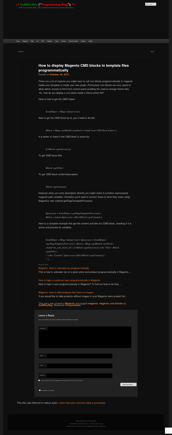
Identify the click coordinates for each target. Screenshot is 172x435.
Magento (25, 41)
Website (42, 375)
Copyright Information (92, 426)
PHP (42, 41)
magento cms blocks (111, 303)
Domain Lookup (73, 41)
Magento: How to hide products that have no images (66, 292)
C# (37, 41)
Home (18, 41)
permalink (75, 305)
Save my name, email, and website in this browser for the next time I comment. (62, 380)
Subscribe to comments (47, 390)
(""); (45, 4)
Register (49, 41)
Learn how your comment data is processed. (82, 402)
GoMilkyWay (46, 305)
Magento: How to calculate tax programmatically (64, 268)
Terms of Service (71, 426)
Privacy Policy (81, 426)
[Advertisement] (86, 24)
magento (93, 303)
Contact (63, 41)
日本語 (90, 41)
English (83, 41)
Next (153, 51)
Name (43, 355)
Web (32, 41)
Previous (20, 51)
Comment (43, 328)
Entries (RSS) (79, 421)
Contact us (102, 426)
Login (56, 41)
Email (43, 365)
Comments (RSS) (91, 421)
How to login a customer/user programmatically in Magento (69, 280)
